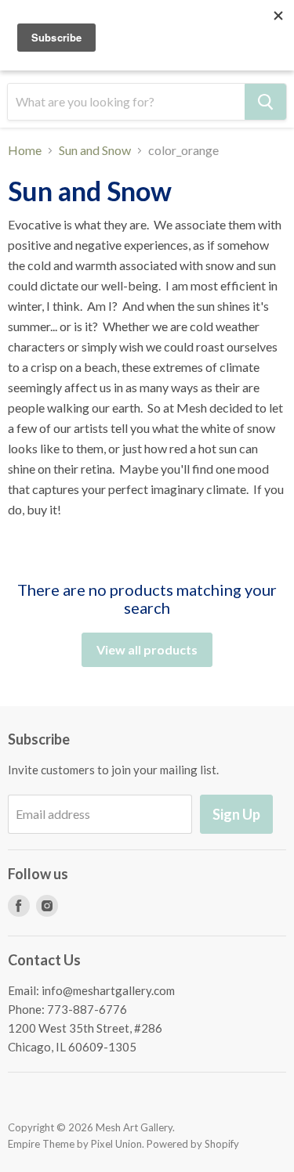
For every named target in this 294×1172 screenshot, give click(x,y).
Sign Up (236, 814)
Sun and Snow (95, 150)
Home (25, 150)
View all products (147, 649)
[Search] (265, 102)
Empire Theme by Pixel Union (75, 1144)
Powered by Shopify (193, 1144)
